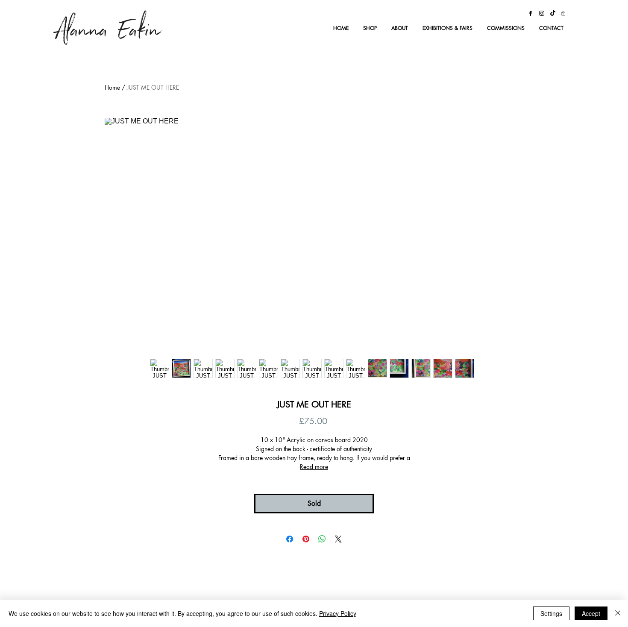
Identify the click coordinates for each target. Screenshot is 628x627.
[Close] (618, 613)
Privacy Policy (337, 613)
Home (112, 87)
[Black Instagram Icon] (541, 13)
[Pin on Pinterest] (306, 539)
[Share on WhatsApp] (322, 539)
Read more (314, 467)
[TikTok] (552, 13)
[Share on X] (338, 539)
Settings (551, 613)
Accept (591, 613)
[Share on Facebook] (290, 539)
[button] (563, 13)
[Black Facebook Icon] (530, 13)
